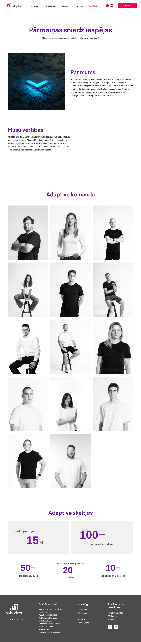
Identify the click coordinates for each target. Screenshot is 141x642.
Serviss (81, 616)
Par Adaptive (83, 623)
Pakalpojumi (83, 613)
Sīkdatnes (112, 616)
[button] (40, 5)
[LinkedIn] (116, 627)
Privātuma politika (115, 613)
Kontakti (111, 619)
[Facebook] (110, 627)
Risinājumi (82, 610)
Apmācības (82, 619)
